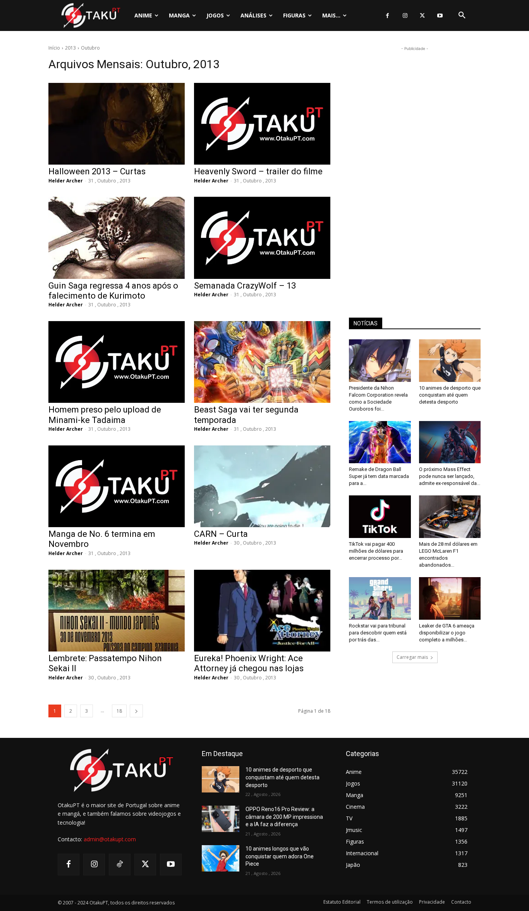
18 (119, 711)
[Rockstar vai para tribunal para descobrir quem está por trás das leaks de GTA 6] (380, 598)
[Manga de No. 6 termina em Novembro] (116, 486)
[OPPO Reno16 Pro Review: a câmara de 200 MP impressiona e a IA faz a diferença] (220, 819)
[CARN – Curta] (262, 486)
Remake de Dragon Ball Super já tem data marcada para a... (379, 476)
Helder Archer (65, 180)
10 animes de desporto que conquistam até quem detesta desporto (450, 395)
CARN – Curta (221, 534)
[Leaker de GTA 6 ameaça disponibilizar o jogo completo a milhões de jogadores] (450, 598)
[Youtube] (440, 15)
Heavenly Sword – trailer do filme (258, 171)
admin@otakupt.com (110, 839)
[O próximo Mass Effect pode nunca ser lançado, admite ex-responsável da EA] (450, 442)
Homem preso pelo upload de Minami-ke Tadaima (104, 415)
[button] (462, 15)
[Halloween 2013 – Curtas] (116, 124)
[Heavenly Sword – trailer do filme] (262, 124)
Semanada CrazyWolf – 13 (245, 285)
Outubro (90, 48)
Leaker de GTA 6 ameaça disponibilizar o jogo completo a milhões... (446, 633)
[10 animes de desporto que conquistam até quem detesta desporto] (450, 360)
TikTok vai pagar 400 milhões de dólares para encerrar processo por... (376, 551)
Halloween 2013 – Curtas (97, 171)
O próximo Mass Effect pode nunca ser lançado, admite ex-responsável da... (449, 476)
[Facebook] (387, 15)
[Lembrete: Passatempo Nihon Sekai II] (116, 610)
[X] (422, 15)
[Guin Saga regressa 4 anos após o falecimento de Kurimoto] (116, 237)
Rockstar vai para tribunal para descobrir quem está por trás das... (378, 633)
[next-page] (136, 711)
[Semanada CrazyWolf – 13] (262, 237)
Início (54, 48)
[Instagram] (405, 15)
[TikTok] (120, 864)
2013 (70, 48)
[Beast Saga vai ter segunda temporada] (262, 362)
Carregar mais (412, 657)
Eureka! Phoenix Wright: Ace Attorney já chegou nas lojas (249, 663)
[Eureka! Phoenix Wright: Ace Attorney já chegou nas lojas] (262, 610)
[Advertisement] (415, 169)
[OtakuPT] (90, 15)
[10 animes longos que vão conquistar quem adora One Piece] (220, 858)
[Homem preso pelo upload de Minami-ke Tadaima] (116, 362)
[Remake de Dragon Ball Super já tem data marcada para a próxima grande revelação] (380, 442)
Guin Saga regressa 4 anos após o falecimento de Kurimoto (113, 291)
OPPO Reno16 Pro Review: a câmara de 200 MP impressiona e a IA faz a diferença (284, 816)
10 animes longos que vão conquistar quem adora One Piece (280, 856)
